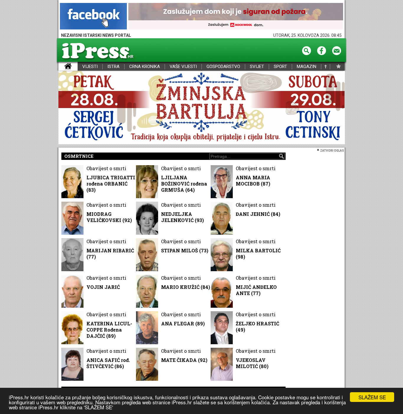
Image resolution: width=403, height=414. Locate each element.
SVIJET (257, 66)
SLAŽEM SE (372, 397)
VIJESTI (90, 66)
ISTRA (113, 66)
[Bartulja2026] (201, 108)
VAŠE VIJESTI (183, 66)
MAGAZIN (306, 66)
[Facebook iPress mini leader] (93, 16)
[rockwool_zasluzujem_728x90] (235, 16)
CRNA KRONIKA (144, 66)
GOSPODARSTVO (223, 66)
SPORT (280, 66)
